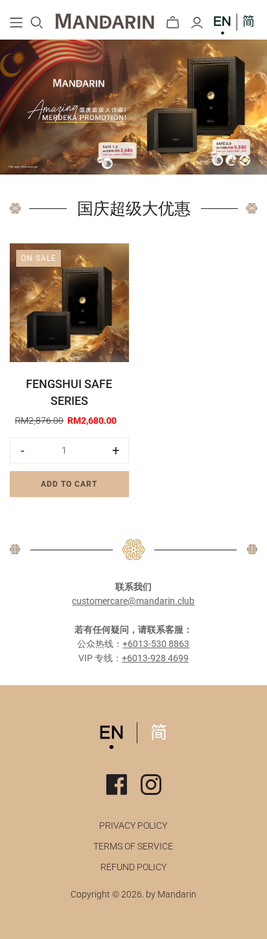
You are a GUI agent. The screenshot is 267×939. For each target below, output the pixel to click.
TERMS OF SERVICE (133, 846)
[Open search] (36, 22)
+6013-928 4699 (155, 658)
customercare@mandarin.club (133, 601)
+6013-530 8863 (155, 644)
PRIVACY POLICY (133, 825)
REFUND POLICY (133, 867)
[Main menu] (16, 22)
